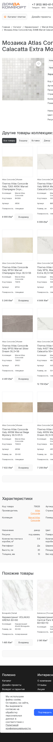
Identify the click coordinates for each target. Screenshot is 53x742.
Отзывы (41, 685)
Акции (41, 689)
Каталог (17, 27)
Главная (6, 27)
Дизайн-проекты (41, 16)
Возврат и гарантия (13, 689)
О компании (44, 680)
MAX (44, 8)
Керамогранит (32, 27)
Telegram (36, 8)
